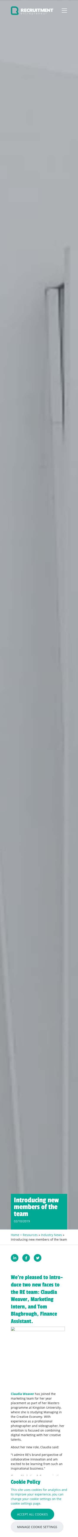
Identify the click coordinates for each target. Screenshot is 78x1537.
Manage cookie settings (37, 1527)
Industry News (51, 1235)
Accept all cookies (32, 1514)
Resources (30, 1235)
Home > (17, 1235)
